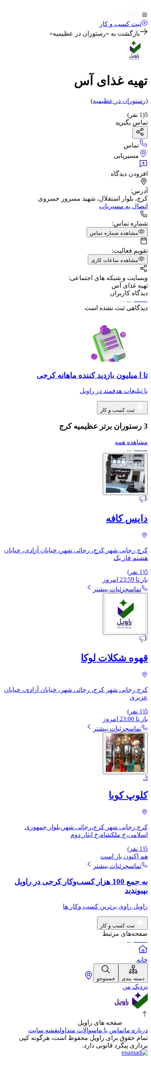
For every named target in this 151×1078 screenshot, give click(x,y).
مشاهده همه (131, 442)
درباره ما (136, 1030)
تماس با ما (110, 1030)
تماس (135, 589)
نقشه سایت (44, 1030)
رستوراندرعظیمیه (119, 100)
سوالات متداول (78, 1030)
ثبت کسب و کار (120, 23)
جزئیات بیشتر (111, 589)
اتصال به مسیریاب (123, 206)
